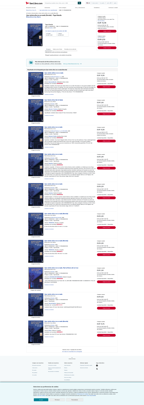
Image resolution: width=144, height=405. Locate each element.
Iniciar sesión (95, 3)
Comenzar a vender (113, 7)
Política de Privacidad (68, 372)
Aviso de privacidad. (91, 395)
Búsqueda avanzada (31, 7)
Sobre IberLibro (67, 365)
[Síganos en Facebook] (97, 365)
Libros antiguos (62, 7)
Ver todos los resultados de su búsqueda (72, 351)
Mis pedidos (34, 372)
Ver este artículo (101, 20)
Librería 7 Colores (53, 109)
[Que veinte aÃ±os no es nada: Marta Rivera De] (35, 94)
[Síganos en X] (97, 369)
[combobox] (61, 3)
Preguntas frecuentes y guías (86, 365)
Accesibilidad (67, 379)
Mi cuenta (34, 370)
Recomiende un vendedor (53, 371)
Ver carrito (34, 375)
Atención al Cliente (84, 367)
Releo (49, 330)
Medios (65, 367)
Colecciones (47, 7)
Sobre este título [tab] (57, 49)
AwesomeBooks (52, 82)
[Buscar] (79, 3)
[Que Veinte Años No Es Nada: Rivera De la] (35, 121)
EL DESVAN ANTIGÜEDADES (55, 277)
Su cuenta (102, 3)
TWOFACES (51, 222)
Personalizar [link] (74, 399)
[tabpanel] (70, 53)
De (49, 34)
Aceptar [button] (41, 399)
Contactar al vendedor (49, 94)
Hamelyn (50, 163)
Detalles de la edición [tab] (70, 49)
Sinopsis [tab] (48, 49)
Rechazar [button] (57, 399)
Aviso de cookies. (41, 395)
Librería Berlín (52, 303)
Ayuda (115, 3)
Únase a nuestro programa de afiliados (54, 368)
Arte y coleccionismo (80, 7)
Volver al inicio (72, 358)
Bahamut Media (52, 136)
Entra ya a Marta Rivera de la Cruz (71, 63)
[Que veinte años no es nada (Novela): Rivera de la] (35, 235)
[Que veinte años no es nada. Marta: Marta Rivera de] (35, 288)
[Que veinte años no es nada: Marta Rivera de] (35, 175)
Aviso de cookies (67, 377)
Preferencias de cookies (82, 394)
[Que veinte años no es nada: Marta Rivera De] (35, 148)
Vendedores (97, 7)
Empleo (65, 370)
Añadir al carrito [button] (107, 31)
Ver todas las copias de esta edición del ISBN (56, 31)
